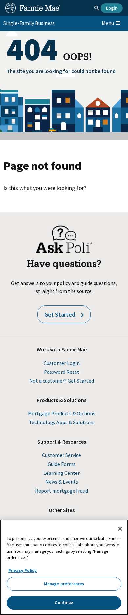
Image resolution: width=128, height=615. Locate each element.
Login (111, 8)
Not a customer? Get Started (61, 380)
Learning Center (61, 473)
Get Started (59, 314)
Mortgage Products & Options (61, 413)
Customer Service (61, 455)
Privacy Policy (22, 570)
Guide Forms (61, 464)
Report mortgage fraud (61, 490)
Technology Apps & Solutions (62, 422)
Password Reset (61, 372)
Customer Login (62, 363)
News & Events (61, 481)
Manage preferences (64, 584)
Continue (64, 602)
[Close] (120, 529)
